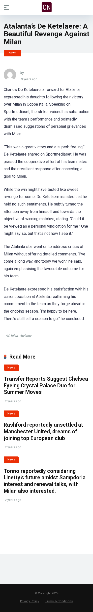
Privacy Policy (29, 601)
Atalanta (25, 335)
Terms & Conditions (59, 601)
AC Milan (12, 335)
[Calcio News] (47, 7)
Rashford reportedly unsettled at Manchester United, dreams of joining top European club (43, 431)
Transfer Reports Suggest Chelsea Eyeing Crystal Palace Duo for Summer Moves (46, 385)
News (12, 53)
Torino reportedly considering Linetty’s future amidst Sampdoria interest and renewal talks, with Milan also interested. (45, 481)
